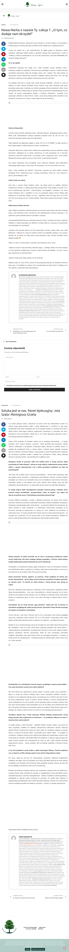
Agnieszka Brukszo (9, 38)
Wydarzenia (4, 405)
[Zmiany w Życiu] (13, 15)
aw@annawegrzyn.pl (29, 843)
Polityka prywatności (30, 927)
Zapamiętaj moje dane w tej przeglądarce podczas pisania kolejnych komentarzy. (31, 385)
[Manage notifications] (64, 948)
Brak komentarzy (11, 341)
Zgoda (27, 949)
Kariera (3, 24)
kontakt (40, 929)
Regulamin (42, 927)
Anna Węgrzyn (8, 418)
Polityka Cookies (31, 929)
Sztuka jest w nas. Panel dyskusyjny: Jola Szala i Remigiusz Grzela (30, 412)
